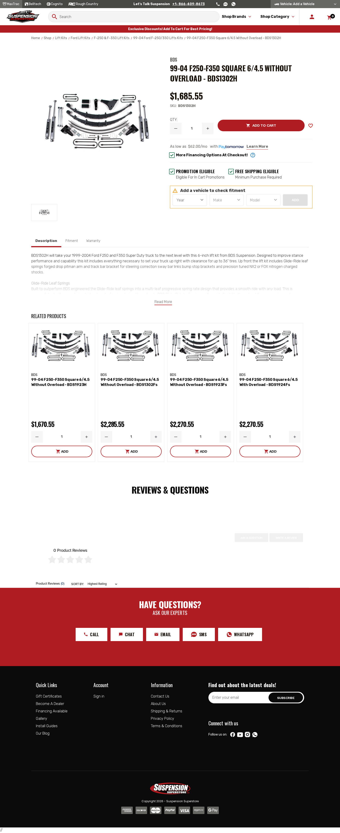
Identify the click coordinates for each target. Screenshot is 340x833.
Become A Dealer (50, 703)
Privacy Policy (162, 718)
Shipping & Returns (166, 711)
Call (94, 634)
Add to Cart (247, 125)
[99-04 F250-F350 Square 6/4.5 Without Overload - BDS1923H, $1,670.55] (61, 347)
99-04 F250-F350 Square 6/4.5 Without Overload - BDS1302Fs (130, 382)
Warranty (93, 241)
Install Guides (47, 726)
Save (310, 125)
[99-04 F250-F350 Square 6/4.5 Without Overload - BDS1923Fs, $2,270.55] (200, 347)
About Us (158, 703)
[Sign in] (312, 16)
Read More (163, 302)
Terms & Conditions (166, 726)
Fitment (71, 241)
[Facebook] (233, 734)
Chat (130, 634)
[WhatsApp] (254, 735)
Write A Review (286, 537)
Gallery (41, 718)
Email (166, 634)
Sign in (98, 696)
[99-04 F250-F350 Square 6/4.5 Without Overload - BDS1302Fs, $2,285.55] (131, 347)
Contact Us (160, 696)
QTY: (173, 119)
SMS (203, 634)
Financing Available (52, 711)
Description (46, 241)
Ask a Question (252, 537)
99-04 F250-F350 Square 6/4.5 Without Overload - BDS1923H (60, 382)
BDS (173, 59)
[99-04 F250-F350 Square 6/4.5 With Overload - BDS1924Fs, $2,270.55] (270, 347)
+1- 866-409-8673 (188, 4)
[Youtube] (240, 734)
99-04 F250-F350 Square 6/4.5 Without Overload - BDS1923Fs (199, 382)
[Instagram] (247, 734)
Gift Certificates (49, 696)
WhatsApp (244, 634)
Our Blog (42, 733)
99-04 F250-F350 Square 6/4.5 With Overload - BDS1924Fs (268, 382)
